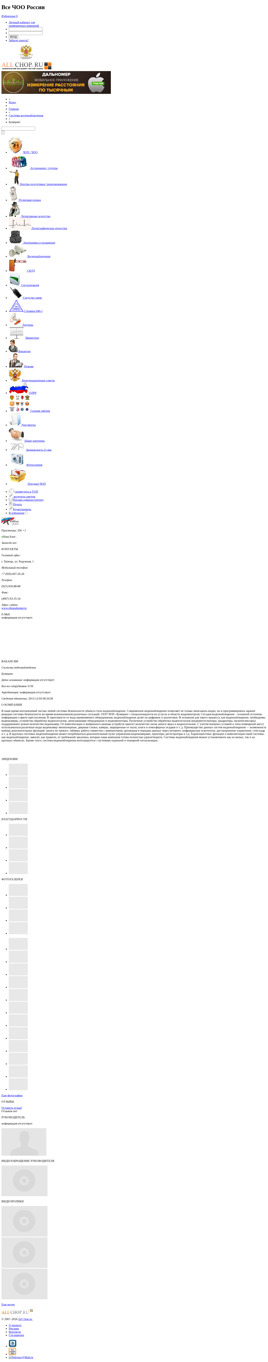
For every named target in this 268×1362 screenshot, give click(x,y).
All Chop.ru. (25, 1319)
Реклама (14, 1328)
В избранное (16, 513)
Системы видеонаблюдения (26, 115)
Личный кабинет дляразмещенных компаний (24, 24)
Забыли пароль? (19, 40)
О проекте (15, 1325)
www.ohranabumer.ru (14, 608)
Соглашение (16, 1335)
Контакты (15, 1331)
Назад (12, 102)
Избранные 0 (9, 16)
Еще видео (8, 1304)
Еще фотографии (12, 1095)
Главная (14, 108)
